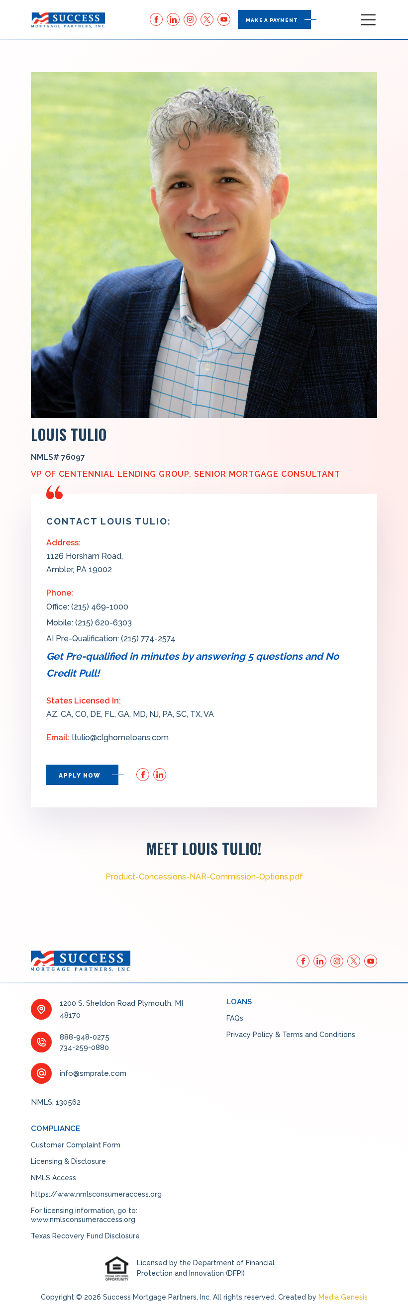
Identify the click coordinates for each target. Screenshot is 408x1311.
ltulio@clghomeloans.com (120, 737)
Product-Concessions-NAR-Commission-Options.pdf (204, 876)
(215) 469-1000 (99, 607)
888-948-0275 (84, 1037)
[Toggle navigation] (369, 19)
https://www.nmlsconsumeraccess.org (96, 1194)
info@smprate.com (93, 1073)
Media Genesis (343, 1297)
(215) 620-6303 (103, 622)
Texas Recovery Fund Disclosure (85, 1236)
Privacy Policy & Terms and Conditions (290, 1035)
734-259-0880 (84, 1047)
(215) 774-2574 (148, 638)
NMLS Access (53, 1178)
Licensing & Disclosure (68, 1161)
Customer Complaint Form (75, 1145)
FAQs (234, 1018)
